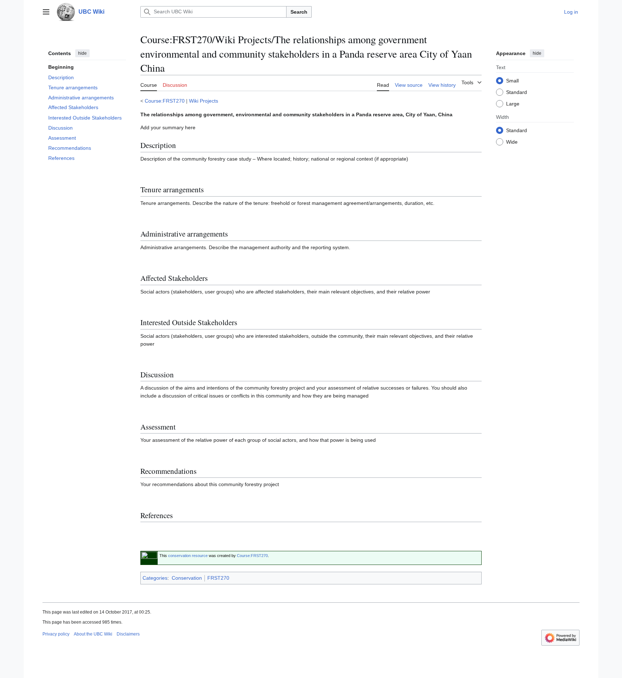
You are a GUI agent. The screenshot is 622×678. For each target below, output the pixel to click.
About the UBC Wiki (93, 634)
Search (298, 12)
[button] (46, 12)
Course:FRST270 (165, 101)
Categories (155, 578)
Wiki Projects (203, 101)
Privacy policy (55, 634)
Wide (512, 141)
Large (512, 103)
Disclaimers (128, 634)
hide (82, 53)
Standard (516, 92)
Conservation (187, 578)
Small (512, 80)
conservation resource (188, 555)
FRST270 (218, 578)
